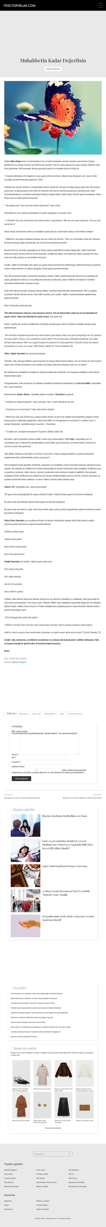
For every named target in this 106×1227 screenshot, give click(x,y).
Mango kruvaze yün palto (42, 1089)
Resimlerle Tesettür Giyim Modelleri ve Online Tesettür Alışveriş (19, 5)
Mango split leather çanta (84, 1120)
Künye (6, 1205)
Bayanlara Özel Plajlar (76, 1182)
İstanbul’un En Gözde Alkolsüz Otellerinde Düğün (82, 798)
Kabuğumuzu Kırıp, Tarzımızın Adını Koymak (22, 798)
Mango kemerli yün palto (20, 1120)
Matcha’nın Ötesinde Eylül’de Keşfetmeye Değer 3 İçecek (32, 1017)
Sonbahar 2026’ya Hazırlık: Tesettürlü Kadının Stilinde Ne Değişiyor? (36, 1032)
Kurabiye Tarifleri (42, 1174)
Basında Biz (8, 1209)
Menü (101, 5)
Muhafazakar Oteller (11, 1186)
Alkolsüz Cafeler (42, 1186)
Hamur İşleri (40, 1170)
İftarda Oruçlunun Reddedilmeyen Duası (64, 816)
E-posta (16, 762)
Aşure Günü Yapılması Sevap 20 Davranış (64, 866)
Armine (71, 1174)
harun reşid (36, 714)
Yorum (15, 754)
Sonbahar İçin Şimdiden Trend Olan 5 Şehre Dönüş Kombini (33, 1003)
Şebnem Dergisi (19, 662)
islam (62, 714)
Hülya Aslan (8, 1174)
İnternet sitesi (18, 766)
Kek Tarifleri (40, 1178)
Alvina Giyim (73, 1178)
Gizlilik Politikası (42, 1205)
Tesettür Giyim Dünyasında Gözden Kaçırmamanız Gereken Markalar (36, 1008)
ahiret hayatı (23, 714)
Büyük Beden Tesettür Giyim (46, 1182)
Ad (14, 757)
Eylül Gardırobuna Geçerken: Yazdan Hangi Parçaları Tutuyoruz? (34, 998)
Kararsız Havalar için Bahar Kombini (24, 1037)
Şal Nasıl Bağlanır (10, 1170)
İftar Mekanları (74, 1170)
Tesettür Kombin (10, 1178)
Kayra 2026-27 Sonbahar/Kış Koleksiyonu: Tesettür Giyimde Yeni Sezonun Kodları (41, 1027)
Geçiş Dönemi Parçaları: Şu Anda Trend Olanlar (28, 1022)
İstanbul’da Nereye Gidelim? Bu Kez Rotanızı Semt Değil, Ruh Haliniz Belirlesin (39, 1013)
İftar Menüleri (9, 1182)
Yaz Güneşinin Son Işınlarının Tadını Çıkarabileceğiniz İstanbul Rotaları (36, 994)
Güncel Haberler (53, 69)
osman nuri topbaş (74, 714)
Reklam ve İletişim (43, 1201)
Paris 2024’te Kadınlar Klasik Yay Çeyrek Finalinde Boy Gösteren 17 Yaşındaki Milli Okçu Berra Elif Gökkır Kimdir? (67, 844)
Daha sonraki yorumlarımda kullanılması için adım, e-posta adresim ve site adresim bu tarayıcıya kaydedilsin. (49, 771)
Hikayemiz (8, 1201)
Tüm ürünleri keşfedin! (53, 1128)
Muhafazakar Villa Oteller (78, 1186)
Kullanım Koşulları (42, 1209)
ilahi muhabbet (50, 714)
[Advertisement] (53, 34)
